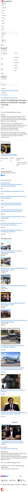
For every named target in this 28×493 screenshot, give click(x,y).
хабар (11, 121)
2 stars (22, 164)
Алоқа (12, 98)
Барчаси (5, 183)
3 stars (18, 164)
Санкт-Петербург (5, 171)
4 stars (24, 162)
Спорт (2, 94)
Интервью (15, 90)
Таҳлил (6, 94)
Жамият (4, 88)
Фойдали (4, 92)
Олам (2, 90)
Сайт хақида (4, 98)
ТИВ (11, 171)
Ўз (3, 40)
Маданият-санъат (8, 90)
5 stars (19, 162)
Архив (15, 98)
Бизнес (9, 98)
